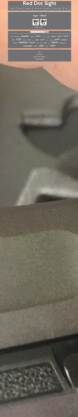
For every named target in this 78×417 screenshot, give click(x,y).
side (37, 43)
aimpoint (51, 40)
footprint (17, 36)
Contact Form (40, 54)
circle (29, 40)
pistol (57, 39)
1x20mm (43, 36)
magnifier (25, 36)
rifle (45, 43)
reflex (53, 45)
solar (33, 40)
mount (32, 42)
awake (32, 36)
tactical (24, 40)
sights (13, 40)
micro (55, 42)
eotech (49, 43)
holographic (27, 46)
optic (12, 36)
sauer (37, 35)
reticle (15, 43)
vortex (59, 36)
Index (39, 51)
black (66, 36)
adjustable (63, 43)
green (35, 46)
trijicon (53, 36)
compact (48, 36)
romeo (47, 40)
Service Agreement (39, 59)
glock (41, 43)
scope (42, 39)
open (37, 40)
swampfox (64, 40)
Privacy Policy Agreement (39, 56)
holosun (23, 42)
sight (18, 39)
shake (47, 46)
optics (41, 45)
